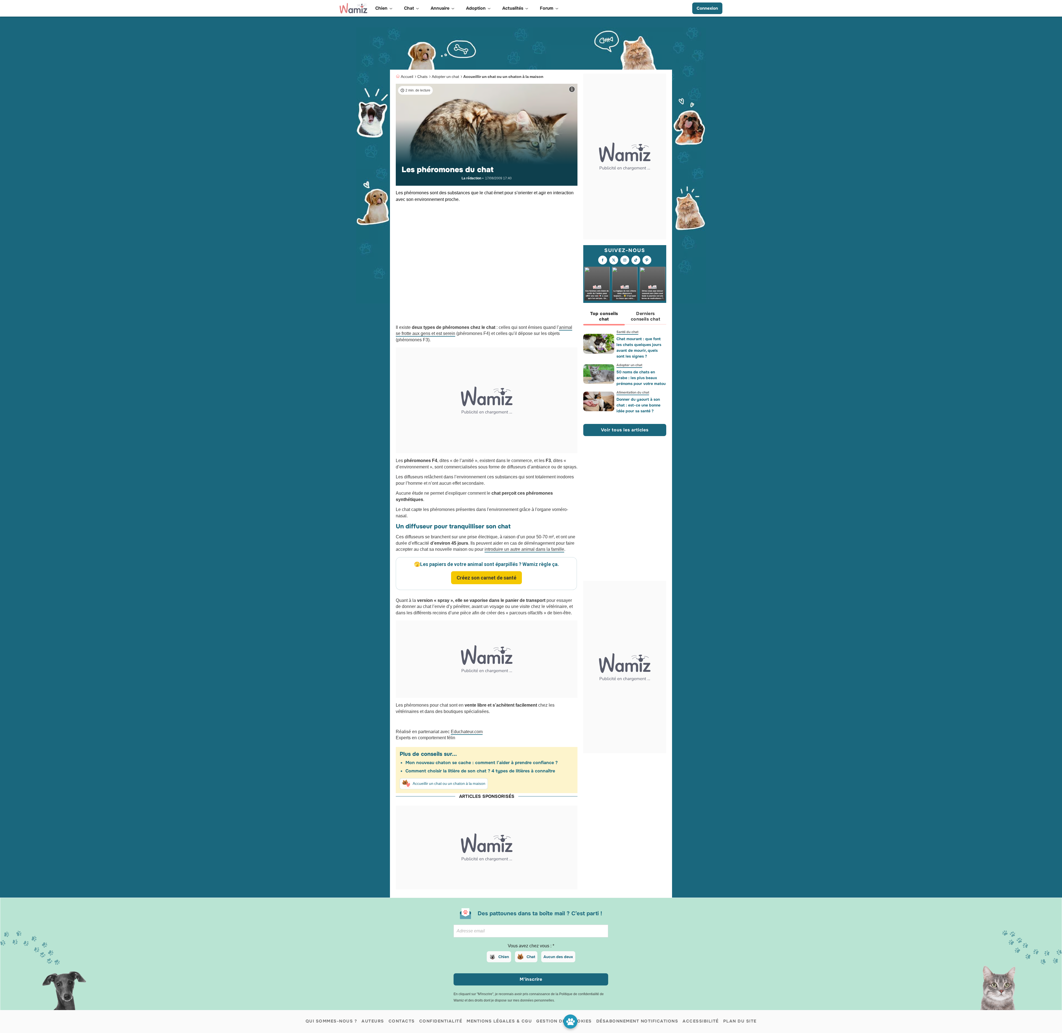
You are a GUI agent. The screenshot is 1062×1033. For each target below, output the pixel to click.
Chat (531, 956)
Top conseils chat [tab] (604, 316)
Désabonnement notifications (637, 1021)
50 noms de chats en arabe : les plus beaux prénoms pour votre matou (641, 377)
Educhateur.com (467, 731)
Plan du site (740, 1021)
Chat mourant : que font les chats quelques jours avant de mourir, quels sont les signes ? (638, 347)
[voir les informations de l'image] (572, 89)
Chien (503, 956)
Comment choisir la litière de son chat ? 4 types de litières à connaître (480, 771)
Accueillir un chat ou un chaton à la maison (503, 76)
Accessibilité (701, 1021)
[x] (613, 260)
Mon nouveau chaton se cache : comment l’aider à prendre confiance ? (481, 762)
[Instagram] (624, 260)
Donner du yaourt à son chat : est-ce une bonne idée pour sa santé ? (638, 405)
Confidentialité (440, 1021)
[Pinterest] (646, 260)
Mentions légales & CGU (499, 1021)
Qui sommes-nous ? (331, 1021)
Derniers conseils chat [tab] (645, 316)
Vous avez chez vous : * (531, 945)
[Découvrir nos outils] (570, 1021)
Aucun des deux (558, 956)
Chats (422, 76)
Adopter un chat (445, 76)
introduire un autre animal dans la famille (524, 549)
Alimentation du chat (632, 392)
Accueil (407, 76)
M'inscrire (531, 979)
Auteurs (372, 1021)
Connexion (707, 8)
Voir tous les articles (625, 430)
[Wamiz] (353, 8)
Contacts (402, 1021)
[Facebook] (602, 260)
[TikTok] (635, 260)
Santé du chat (627, 332)
